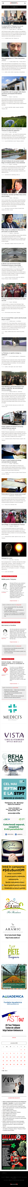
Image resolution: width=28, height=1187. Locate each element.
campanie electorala (8, 405)
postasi (11, 312)
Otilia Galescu (19, 29)
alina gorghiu (7, 243)
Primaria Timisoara (5, 278)
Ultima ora (14, 29)
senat (23, 243)
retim (24, 438)
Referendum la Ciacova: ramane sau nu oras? (14, 494)
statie (17, 366)
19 (10, 1060)
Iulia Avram (20, 391)
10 (3, 1057)
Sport (10, 132)
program (21, 438)
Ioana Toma (15, 96)
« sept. (3, 1070)
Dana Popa (17, 559)
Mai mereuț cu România (9, 625)
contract (6, 277)
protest (15, 312)
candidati (6, 38)
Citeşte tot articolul (13, 600)
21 (17, 1060)
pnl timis (7, 209)
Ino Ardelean (19, 321)
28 (17, 1064)
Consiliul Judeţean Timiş (13, 61)
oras (9, 504)
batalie (13, 536)
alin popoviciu (7, 208)
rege (22, 536)
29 (21, 1064)
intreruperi (11, 571)
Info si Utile (11, 559)
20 (14, 1060)
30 (24, 1064)
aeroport (6, 107)
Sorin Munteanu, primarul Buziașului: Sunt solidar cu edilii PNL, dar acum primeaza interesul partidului (13, 388)
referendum (12, 504)
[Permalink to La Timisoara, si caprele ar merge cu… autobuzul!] (14, 344)
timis (6, 406)
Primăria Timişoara (12, 266)
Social (10, 302)
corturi (10, 472)
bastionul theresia (8, 536)
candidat (11, 243)
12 (10, 1057)
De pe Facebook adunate (14, 356)
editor (14, 429)
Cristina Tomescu (22, 61)
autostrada (7, 174)
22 (21, 1060)
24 (3, 1064)
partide (17, 472)
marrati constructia (11, 277)
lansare (10, 38)
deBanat (14, 3)
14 (17, 1057)
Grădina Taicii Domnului (7, 622)
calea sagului (10, 366)
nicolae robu (4, 209)
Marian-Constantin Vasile (19, 208)
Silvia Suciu (16, 526)
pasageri (17, 107)
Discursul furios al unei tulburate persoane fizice (14, 648)
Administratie (11, 495)
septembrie (22, 107)
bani (10, 174)
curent (6, 571)
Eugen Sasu (4, 638)
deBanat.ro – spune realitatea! (11, 1177)
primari (20, 405)
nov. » (6, 1070)
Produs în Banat (5, 659)
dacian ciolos (13, 331)
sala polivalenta (15, 278)
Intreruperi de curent (7, 558)
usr (18, 38)
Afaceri (10, 96)
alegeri (6, 331)
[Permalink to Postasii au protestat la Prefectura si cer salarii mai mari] (14, 290)
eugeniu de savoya (17, 536)
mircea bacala (7, 312)
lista (12, 38)
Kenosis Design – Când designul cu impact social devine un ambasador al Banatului (13, 663)
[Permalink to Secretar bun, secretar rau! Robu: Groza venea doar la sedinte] (14, 186)
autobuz (6, 366)
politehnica (22, 277)
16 (24, 1057)
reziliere (10, 278)
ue (19, 174)
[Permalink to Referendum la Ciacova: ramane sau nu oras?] (14, 485)
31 (3, 1068)
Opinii (3, 576)
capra (14, 366)
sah (24, 536)
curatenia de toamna (8, 438)
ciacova (6, 504)
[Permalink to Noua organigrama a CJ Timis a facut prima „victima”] (14, 50)
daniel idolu (10, 107)
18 (6, 1060)
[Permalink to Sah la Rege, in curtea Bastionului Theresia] (14, 516)
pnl (17, 405)
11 (6, 1057)
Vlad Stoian (15, 164)
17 (3, 1060)
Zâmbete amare (12, 321)
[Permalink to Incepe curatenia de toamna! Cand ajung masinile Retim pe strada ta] (14, 418)
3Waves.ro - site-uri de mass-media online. (16, 1180)
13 (14, 1057)
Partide (10, 29)
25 (6, 1064)
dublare (14, 107)
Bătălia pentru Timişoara (9, 579)
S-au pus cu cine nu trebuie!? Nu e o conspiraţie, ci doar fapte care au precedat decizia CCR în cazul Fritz (14, 615)
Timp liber (11, 526)
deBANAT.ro (14, 1183)
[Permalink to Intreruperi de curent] (14, 549)
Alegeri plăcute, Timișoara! (9, 649)
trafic (6, 108)
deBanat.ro (4, 675)
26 (10, 1064)
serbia (17, 174)
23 (24, 1060)
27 (14, 1064)
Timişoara (15, 38)
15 (21, 1057)
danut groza (12, 208)
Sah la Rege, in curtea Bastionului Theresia (13, 524)
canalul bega (13, 174)
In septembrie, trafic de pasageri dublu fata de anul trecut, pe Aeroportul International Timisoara (14, 93)
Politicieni (11, 233)
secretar (11, 209)
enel (8, 571)
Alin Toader (15, 132)
